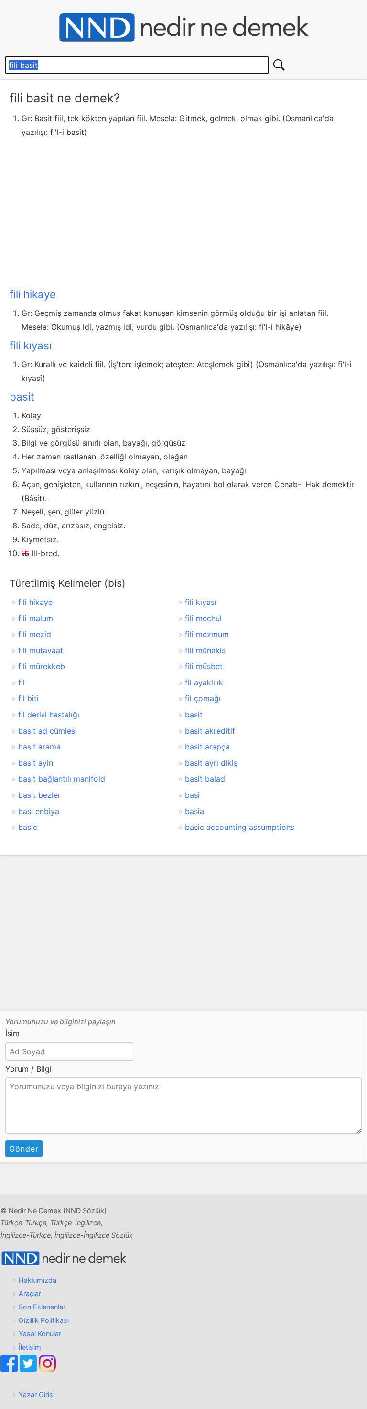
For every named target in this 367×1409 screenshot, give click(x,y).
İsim (12, 1033)
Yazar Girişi (36, 1394)
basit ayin (35, 763)
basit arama (39, 746)
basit (22, 396)
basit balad (205, 778)
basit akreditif (210, 731)
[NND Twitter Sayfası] (29, 1369)
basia (194, 811)
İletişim (30, 1347)
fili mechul (203, 618)
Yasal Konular (40, 1334)
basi (192, 795)
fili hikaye (33, 294)
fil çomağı (203, 698)
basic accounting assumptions (239, 827)
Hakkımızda (37, 1280)
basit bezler (39, 795)
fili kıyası (31, 345)
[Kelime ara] (279, 65)
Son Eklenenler (42, 1307)
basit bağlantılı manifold (61, 778)
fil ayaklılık (204, 682)
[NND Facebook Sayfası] (10, 1369)
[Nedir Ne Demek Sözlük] (183, 27)
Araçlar (30, 1293)
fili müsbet (204, 666)
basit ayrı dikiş (211, 763)
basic (27, 827)
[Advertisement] (183, 211)
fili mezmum (207, 634)
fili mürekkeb (41, 666)
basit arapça (207, 746)
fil (21, 682)
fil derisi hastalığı (48, 714)
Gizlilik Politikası (44, 1320)
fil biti (28, 698)
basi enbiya (38, 811)
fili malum (35, 618)
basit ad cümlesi (47, 731)
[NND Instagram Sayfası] (47, 1369)
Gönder (24, 1148)
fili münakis (205, 650)
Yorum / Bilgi (28, 1069)
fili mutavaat (40, 650)
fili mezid (34, 634)
